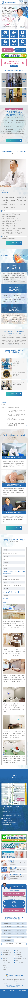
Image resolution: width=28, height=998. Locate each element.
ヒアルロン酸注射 (6, 967)
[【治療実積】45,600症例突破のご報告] (6, 363)
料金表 (4, 969)
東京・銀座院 (20, 930)
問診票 (16, 960)
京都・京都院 (20, 923)
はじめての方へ (5, 35)
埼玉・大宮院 (20, 933)
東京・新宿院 (7, 933)
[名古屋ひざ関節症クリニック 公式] (9, 2)
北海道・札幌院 (7, 940)
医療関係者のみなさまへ (20, 958)
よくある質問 (18, 952)
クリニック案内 (22, 44)
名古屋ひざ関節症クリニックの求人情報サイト (14, 985)
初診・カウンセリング (7, 960)
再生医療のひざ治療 (22, 36)
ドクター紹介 (14, 44)
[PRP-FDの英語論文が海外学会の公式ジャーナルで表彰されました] (6, 374)
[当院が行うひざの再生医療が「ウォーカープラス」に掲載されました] (6, 385)
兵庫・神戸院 (20, 927)
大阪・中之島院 (7, 927)
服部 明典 (5, 598)
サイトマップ (18, 964)
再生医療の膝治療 (6, 954)
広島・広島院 (7, 937)
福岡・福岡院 (20, 937)
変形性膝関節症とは (14, 36)
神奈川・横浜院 (7, 930)
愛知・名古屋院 (7, 923)
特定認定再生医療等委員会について (14, 986)
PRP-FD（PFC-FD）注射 (8, 964)
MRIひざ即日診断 (6, 962)
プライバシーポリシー (20, 962)
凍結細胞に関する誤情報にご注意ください (14, 62)
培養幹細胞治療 (6, 965)
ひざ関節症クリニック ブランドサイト (14, 943)
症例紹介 (17, 950)
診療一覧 (5, 44)
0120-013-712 (12, 592)
